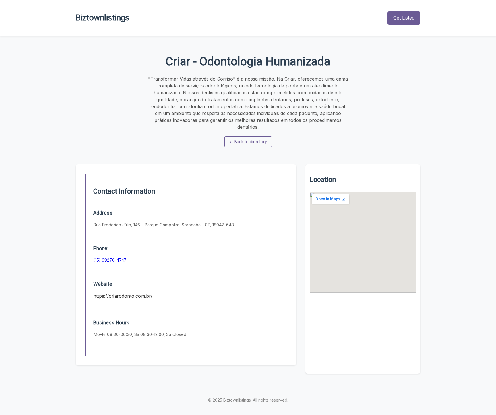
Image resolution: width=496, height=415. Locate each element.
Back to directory (248, 141)
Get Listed (403, 18)
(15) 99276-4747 (110, 260)
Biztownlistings (102, 17)
